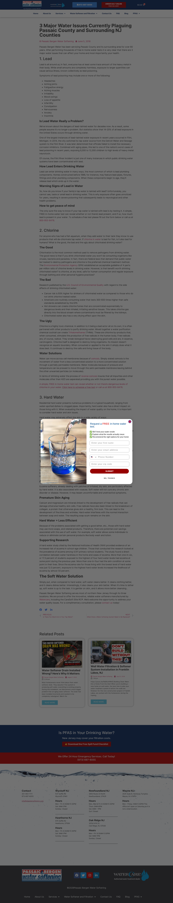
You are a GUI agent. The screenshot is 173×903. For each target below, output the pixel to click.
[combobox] (93, 457)
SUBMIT (109, 471)
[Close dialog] (129, 421)
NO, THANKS (109, 478)
